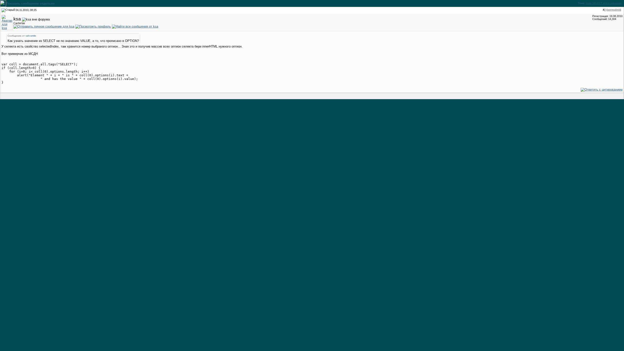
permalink (613, 9)
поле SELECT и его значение (604, 3)
